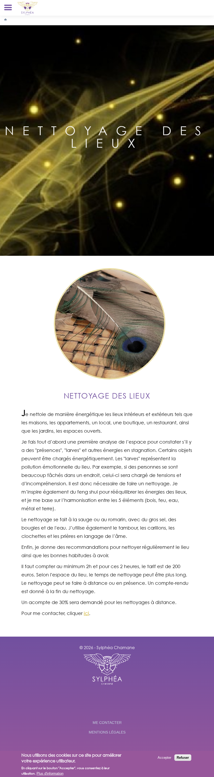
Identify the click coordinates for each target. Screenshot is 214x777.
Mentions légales (107, 732)
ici (86, 613)
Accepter (164, 758)
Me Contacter (107, 722)
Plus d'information (50, 773)
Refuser (183, 758)
